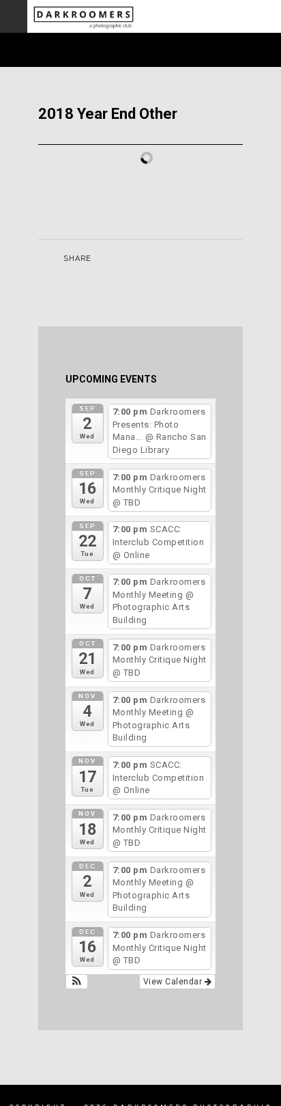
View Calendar (174, 981)
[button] (76, 982)
